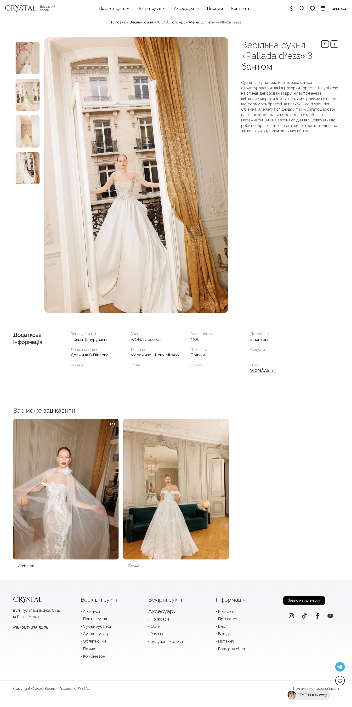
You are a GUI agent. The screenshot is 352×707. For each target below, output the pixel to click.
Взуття (157, 634)
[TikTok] (304, 615)
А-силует (92, 611)
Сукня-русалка (97, 626)
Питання (226, 641)
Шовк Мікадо (166, 355)
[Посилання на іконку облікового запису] (291, 8)
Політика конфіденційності (316, 688)
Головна (118, 22)
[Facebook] (317, 615)
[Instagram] (291, 615)
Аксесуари (162, 611)
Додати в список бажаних (112, 425)
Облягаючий (94, 641)
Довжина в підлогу (89, 355)
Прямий (197, 355)
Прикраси (159, 619)
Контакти (227, 611)
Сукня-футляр (96, 633)
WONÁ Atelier (263, 370)
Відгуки (225, 633)
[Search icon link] (302, 8)
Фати (155, 626)
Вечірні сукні (165, 599)
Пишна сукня (95, 618)
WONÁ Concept (171, 22)
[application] (127, 8)
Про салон (228, 618)
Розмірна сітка (231, 648)
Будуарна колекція (168, 641)
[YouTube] (330, 615)
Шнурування (96, 339)
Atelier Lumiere (201, 22)
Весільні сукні (141, 22)
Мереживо (141, 355)
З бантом (259, 339)
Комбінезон (94, 656)
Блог (222, 626)
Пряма (77, 339)
